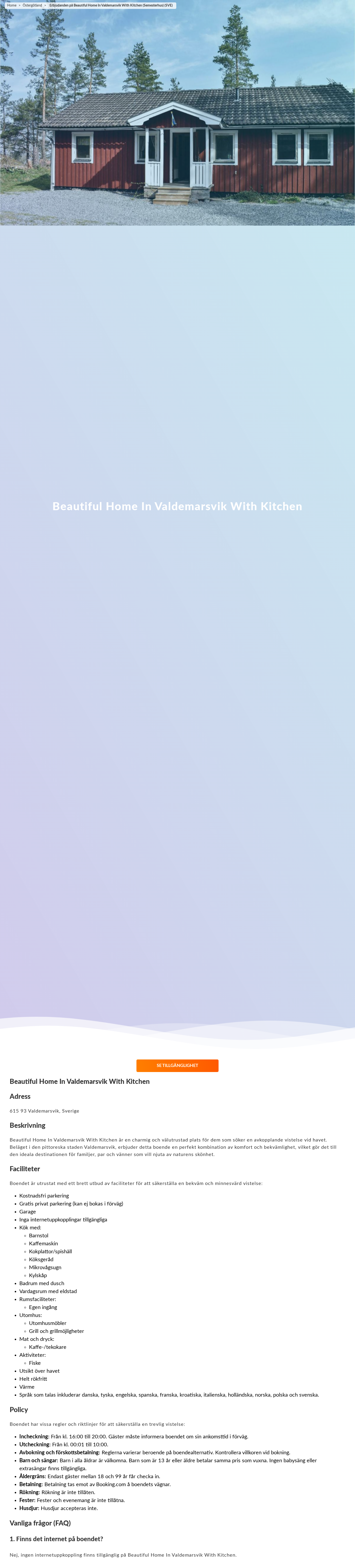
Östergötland (32, 5)
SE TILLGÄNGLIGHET (177, 1066)
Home (11, 5)
